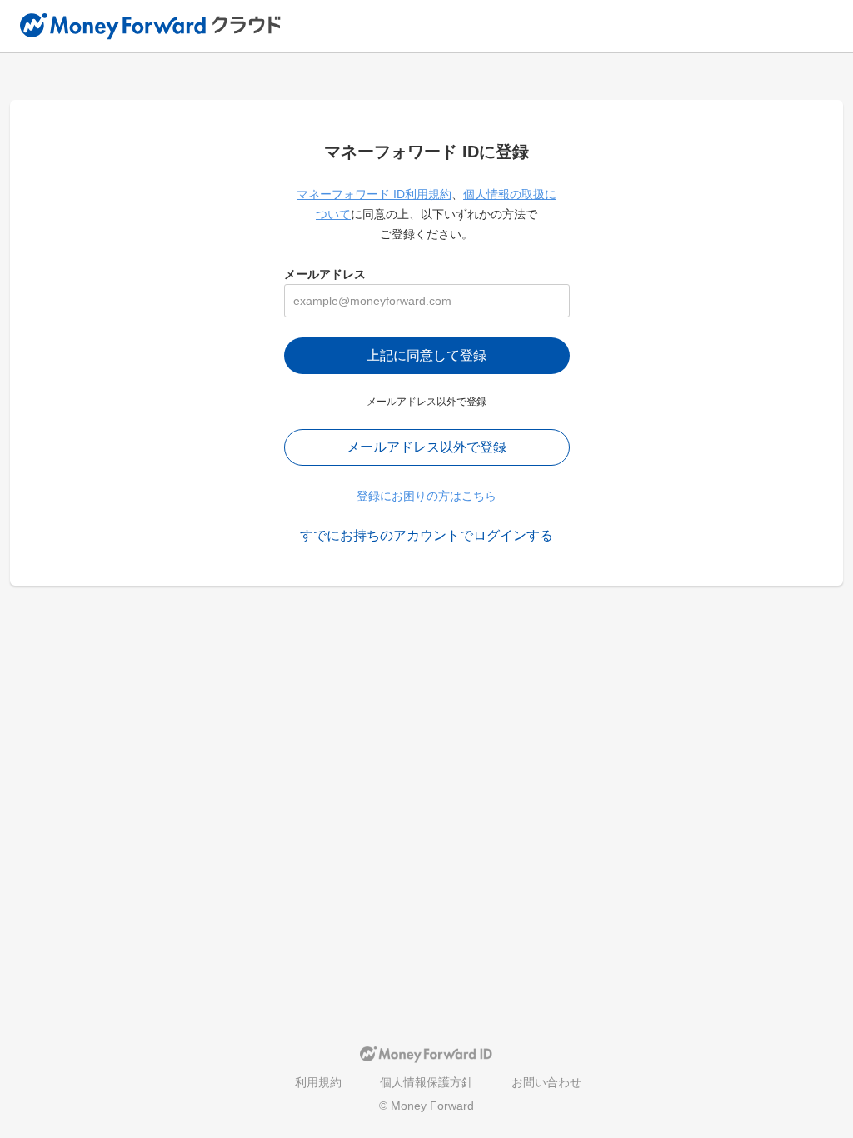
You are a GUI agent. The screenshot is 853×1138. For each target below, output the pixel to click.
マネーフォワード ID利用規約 (374, 194)
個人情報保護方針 (426, 1082)
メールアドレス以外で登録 (426, 447)
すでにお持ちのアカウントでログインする (426, 535)
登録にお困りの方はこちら (426, 495)
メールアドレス (325, 274)
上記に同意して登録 (426, 355)
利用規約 (318, 1082)
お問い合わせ (546, 1082)
